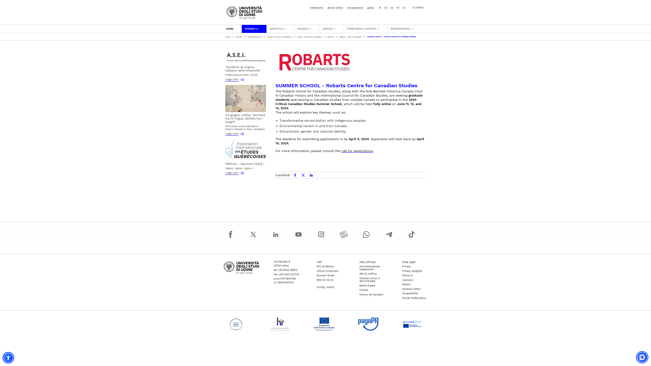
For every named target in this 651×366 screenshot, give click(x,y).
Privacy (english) (412, 270)
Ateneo (250, 28)
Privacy (406, 266)
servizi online (335, 7)
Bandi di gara (367, 285)
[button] (8, 358)
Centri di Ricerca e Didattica (279, 37)
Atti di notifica (368, 273)
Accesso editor (411, 288)
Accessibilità (410, 293)
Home (230, 28)
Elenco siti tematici (371, 294)
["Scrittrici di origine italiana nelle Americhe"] (245, 56)
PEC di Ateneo (325, 266)
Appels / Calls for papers (350, 37)
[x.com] (253, 237)
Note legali (409, 261)
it (380, 7)
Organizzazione (254, 37)
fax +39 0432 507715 (286, 274)
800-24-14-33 (325, 279)
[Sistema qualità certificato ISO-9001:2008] (235, 324)
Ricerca (302, 28)
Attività (330, 37)
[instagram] (321, 237)
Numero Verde (325, 275)
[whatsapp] (366, 237)
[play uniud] (344, 237)
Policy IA (407, 275)
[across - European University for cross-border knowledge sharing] (412, 324)
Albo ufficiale (367, 261)
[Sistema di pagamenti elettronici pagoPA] (368, 324)
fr (397, 7)
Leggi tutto (232, 79)
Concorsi (407, 279)
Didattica (276, 28)
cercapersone (355, 7)
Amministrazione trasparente (369, 268)
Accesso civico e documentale (369, 280)
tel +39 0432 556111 (286, 269)
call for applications (357, 151)
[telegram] (389, 237)
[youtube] (298, 237)
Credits (363, 289)
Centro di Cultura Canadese (309, 37)
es (391, 7)
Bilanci (406, 284)
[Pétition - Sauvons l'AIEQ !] (245, 149)
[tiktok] (411, 237)
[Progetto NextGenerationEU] (324, 324)
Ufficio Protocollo (327, 270)
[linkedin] (276, 237)
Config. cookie (325, 287)
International (401, 28)
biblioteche (316, 7)
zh (403, 7)
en (385, 7)
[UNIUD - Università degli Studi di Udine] (244, 12)
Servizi (327, 28)
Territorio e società (361, 28)
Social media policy (414, 297)
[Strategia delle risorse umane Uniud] (280, 324)
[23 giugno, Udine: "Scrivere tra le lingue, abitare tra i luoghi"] (245, 98)
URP (319, 261)
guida (370, 7)
